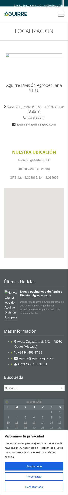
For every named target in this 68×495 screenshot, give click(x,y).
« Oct (7, 402)
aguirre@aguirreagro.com (36, 124)
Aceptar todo (34, 466)
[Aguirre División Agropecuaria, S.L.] (16, 14)
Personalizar (34, 476)
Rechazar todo (34, 486)
